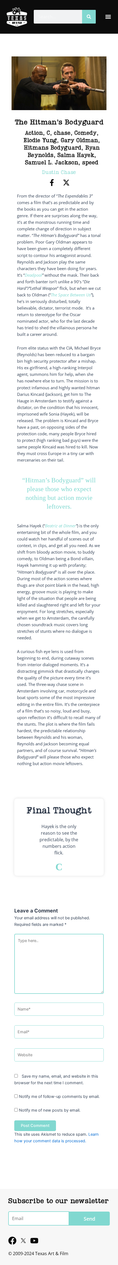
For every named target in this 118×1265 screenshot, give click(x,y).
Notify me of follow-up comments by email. (59, 1096)
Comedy (85, 133)
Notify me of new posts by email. (49, 1110)
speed (90, 163)
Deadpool (33, 275)
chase (62, 133)
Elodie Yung (40, 141)
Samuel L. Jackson (51, 163)
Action (34, 133)
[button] (108, 16)
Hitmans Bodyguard (52, 148)
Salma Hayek (75, 155)
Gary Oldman (79, 141)
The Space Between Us (71, 294)
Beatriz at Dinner (60, 525)
